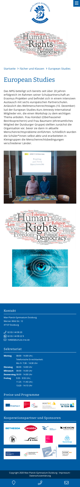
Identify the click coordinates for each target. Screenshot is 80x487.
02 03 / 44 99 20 (14, 332)
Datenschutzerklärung (40, 475)
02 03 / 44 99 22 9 (15, 336)
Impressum (64, 472)
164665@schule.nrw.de (18, 339)
